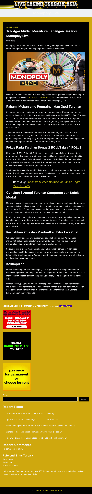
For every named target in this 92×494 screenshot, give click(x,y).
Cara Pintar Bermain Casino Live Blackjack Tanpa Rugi (30, 413)
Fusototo (19, 471)
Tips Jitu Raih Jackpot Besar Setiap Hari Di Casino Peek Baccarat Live (37, 438)
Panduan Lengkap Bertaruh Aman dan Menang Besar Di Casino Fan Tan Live (40, 426)
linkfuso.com (8, 459)
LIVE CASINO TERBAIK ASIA (49, 490)
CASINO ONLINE (12, 27)
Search (6, 395)
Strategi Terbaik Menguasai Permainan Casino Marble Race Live (35, 432)
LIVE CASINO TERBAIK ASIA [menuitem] (40, 98)
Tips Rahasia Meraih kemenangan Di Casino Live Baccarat (32, 419)
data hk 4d (8, 462)
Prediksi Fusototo (10, 465)
